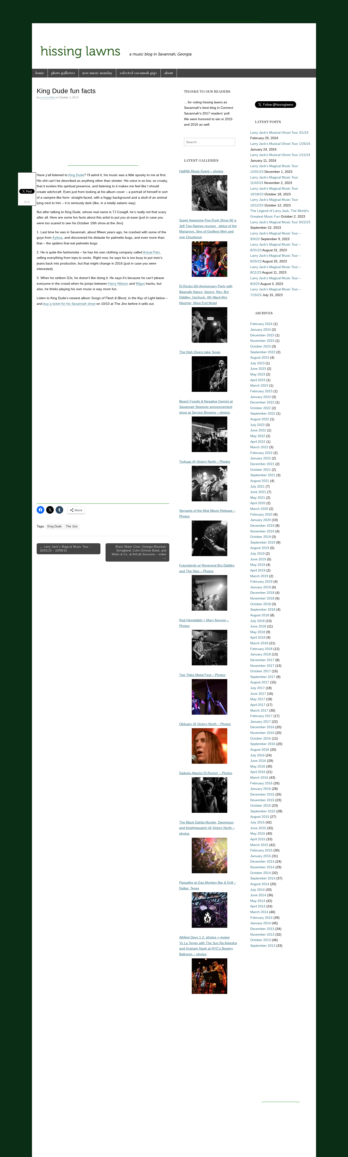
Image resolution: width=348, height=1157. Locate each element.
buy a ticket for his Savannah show (69, 304)
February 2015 (261, 850)
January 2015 (260, 856)
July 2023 (257, 363)
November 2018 (262, 598)
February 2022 (261, 453)
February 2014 (261, 917)
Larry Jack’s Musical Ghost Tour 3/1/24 (279, 132)
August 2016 (259, 749)
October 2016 (260, 738)
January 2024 (260, 329)
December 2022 (262, 402)
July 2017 (257, 688)
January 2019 (260, 587)
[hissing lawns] (174, 42)
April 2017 (257, 705)
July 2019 (257, 553)
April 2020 (257, 503)
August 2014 (259, 884)
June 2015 (258, 828)
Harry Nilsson (118, 283)
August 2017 (259, 682)
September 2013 (262, 945)
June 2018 (258, 626)
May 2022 (257, 436)
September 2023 (262, 352)
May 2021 (257, 497)
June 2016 (258, 761)
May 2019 (257, 565)
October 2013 (260, 940)
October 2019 (260, 537)
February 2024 (261, 324)
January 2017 (260, 721)
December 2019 (262, 525)
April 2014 (257, 906)
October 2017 (260, 671)
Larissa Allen (48, 97)
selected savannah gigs (138, 73)
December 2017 (262, 660)
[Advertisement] (174, 10)
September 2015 (262, 811)
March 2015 (259, 845)
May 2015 (257, 833)
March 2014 (259, 912)
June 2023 (258, 368)
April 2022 (257, 442)
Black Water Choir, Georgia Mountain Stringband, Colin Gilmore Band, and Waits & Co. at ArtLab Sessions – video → (139, 552)
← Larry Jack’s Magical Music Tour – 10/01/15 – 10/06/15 (65, 548)
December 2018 (262, 593)
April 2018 (257, 637)
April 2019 (257, 570)
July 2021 (257, 486)
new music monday (97, 73)
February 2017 (261, 716)
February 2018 (261, 649)
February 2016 (261, 783)
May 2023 (257, 374)
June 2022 (258, 430)
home (40, 73)
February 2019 (261, 581)
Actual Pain (151, 252)
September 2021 (262, 475)
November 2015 (262, 800)
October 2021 (260, 469)
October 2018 (260, 604)
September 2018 (262, 609)
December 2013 (262, 929)
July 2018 (257, 621)
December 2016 (262, 727)
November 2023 (262, 341)
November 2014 (262, 867)
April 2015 (257, 839)
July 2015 (257, 822)
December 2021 (262, 464)
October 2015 (260, 805)
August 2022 (259, 419)
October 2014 (260, 873)
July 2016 (257, 755)
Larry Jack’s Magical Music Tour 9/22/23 (280, 222)
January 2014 (260, 923)
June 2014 (258, 895)
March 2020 (259, 509)
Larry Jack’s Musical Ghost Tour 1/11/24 (280, 155)
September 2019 (262, 542)
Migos (140, 283)
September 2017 (262, 677)
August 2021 (259, 481)
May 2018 (257, 632)
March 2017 (259, 710)
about (168, 73)
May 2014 (257, 901)
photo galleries (63, 73)
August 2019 (259, 548)
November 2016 (262, 733)
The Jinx (72, 526)
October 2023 (260, 346)
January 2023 (260, 397)
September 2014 (262, 878)
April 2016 (257, 772)
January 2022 (260, 458)
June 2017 (258, 693)
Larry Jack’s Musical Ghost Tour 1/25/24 (280, 144)
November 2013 (262, 934)
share (27, 201)
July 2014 (257, 890)
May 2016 (257, 766)
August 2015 (259, 817)
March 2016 (259, 777)
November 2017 (262, 666)
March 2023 (259, 385)
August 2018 (259, 615)
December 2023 (262, 335)
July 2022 (257, 425)
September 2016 (262, 744)
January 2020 (260, 520)
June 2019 (258, 559)
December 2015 (262, 794)
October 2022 (260, 408)
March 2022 (259, 447)
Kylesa (57, 237)
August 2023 (259, 357)
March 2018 (259, 643)
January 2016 (260, 789)
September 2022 (262, 413)
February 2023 (261, 391)
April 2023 (257, 380)
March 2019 (259, 576)
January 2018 (260, 654)
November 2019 (262, 531)
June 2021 (258, 492)
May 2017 (257, 699)
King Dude (76, 175)
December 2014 (262, 861)
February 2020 (261, 514)
